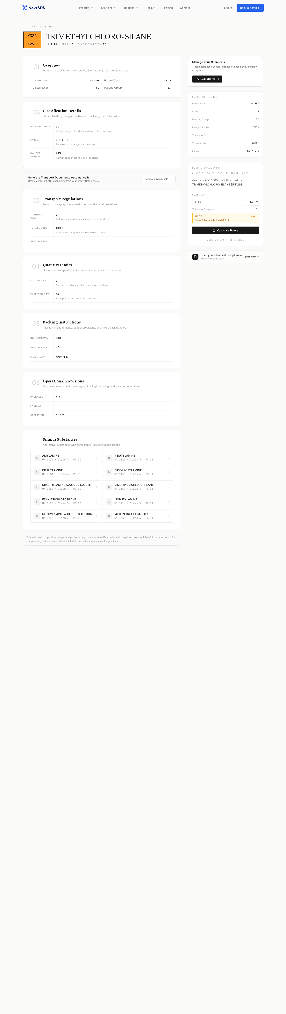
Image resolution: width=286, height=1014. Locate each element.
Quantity (198, 195)
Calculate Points (227, 230)
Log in (228, 7)
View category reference (225, 239)
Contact (185, 7)
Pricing (168, 7)
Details (253, 216)
